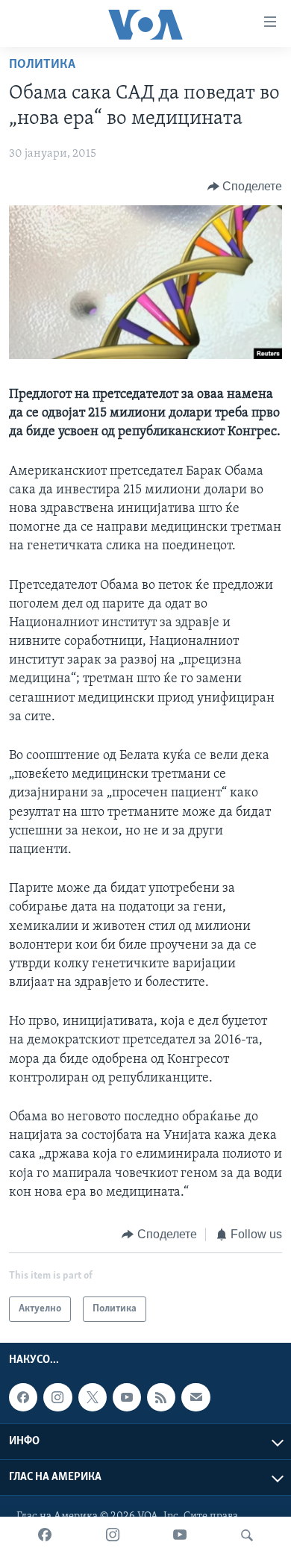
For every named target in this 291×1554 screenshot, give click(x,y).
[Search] (247, 1535)
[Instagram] (113, 1535)
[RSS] (161, 1398)
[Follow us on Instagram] (57, 1398)
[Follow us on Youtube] (127, 1398)
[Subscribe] (195, 1398)
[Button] (245, 186)
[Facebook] (45, 1535)
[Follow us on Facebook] (23, 1398)
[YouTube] (180, 1535)
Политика (42, 65)
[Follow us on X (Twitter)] (92, 1398)
